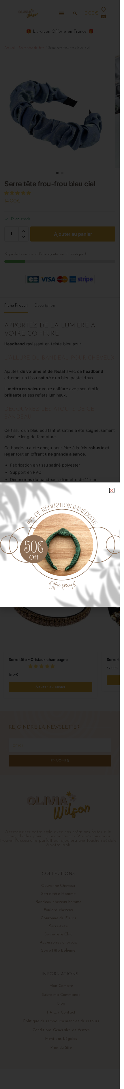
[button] (112, 490)
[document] (60, 544)
